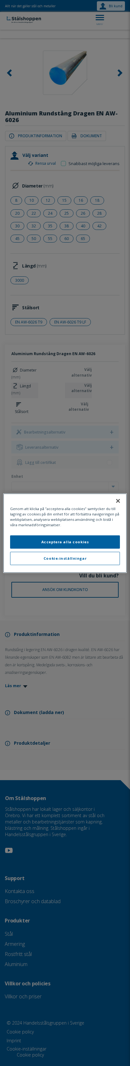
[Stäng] (118, 501)
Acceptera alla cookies (65, 541)
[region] (65, 533)
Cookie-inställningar (65, 558)
